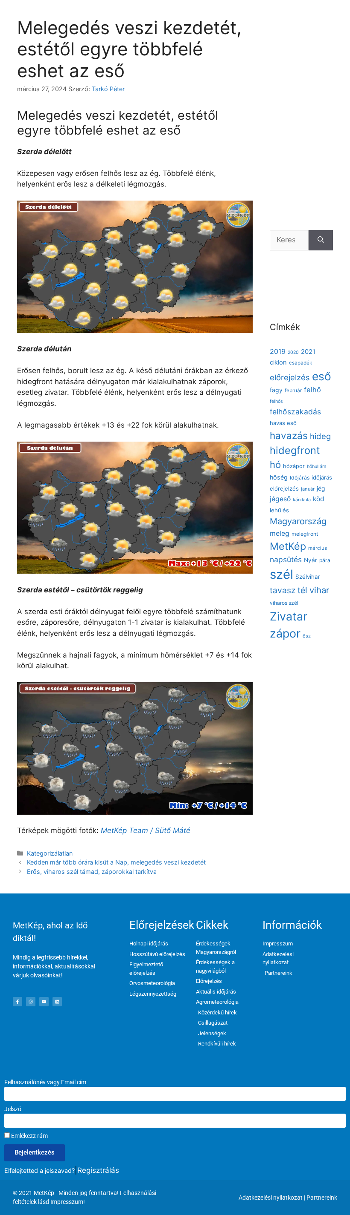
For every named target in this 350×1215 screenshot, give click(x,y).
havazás (289, 435)
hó (275, 464)
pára (324, 560)
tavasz (282, 590)
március (317, 548)
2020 (293, 352)
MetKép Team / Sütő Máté (145, 830)
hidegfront (295, 450)
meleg (279, 533)
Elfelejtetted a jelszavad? (39, 1170)
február (293, 390)
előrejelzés (290, 377)
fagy (276, 390)
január (308, 489)
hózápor (294, 466)
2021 (308, 352)
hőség (279, 477)
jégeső (280, 499)
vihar (319, 590)
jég (321, 488)
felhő (312, 389)
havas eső (283, 422)
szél (281, 574)
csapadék (300, 363)
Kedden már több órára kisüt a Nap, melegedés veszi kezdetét (116, 862)
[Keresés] (321, 240)
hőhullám (316, 466)
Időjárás (299, 477)
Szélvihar (307, 576)
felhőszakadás (295, 411)
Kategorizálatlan (50, 853)
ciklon (278, 362)
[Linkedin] (57, 1001)
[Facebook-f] (17, 1001)
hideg (320, 436)
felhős (276, 401)
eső (321, 376)
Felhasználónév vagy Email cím (45, 1082)
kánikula (302, 500)
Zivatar (288, 616)
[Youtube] (44, 1001)
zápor (285, 633)
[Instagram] (30, 1001)
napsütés (286, 559)
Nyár (310, 560)
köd (318, 499)
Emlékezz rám (29, 1135)
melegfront (305, 534)
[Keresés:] (289, 240)
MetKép (288, 546)
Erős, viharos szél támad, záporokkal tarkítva (92, 871)
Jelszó (12, 1109)
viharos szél (284, 603)
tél (302, 590)
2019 (278, 351)
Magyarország (298, 521)
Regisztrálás (98, 1170)
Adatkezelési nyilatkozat (271, 1197)
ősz (307, 636)
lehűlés (279, 510)
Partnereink (321, 1197)
